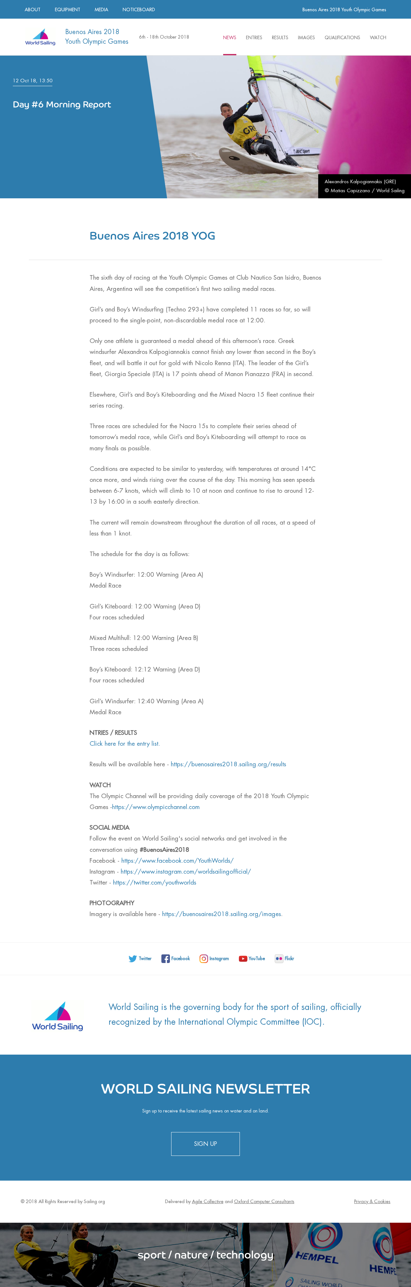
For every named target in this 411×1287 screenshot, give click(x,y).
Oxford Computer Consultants (264, 1201)
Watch (378, 37)
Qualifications (342, 37)
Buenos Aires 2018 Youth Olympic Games (344, 9)
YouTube (257, 959)
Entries (254, 37)
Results (280, 37)
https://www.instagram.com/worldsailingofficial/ (186, 872)
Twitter (145, 959)
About (32, 9)
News (229, 37)
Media (101, 9)
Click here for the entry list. (127, 744)
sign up (205, 1144)
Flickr (289, 959)
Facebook (180, 959)
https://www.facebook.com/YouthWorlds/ (177, 861)
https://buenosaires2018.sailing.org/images (221, 914)
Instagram (219, 959)
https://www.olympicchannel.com (156, 807)
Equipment (67, 9)
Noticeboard (139, 9)
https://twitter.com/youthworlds (154, 882)
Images (306, 37)
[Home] (40, 36)
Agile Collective (207, 1201)
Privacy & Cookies (372, 1201)
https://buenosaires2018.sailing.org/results (228, 764)
